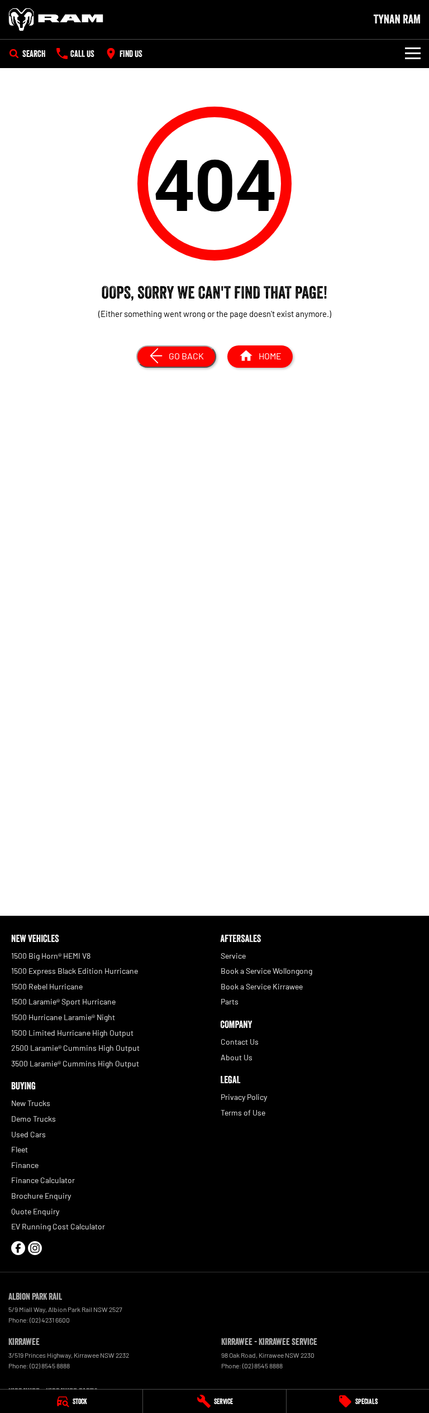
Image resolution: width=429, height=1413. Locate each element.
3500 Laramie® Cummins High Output (75, 1063)
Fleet (19, 1149)
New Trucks (30, 1103)
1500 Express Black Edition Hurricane (74, 970)
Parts (230, 1001)
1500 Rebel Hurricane (47, 986)
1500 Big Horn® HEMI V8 (50, 955)
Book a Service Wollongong (266, 970)
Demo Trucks (33, 1118)
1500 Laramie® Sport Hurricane (63, 1001)
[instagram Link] (35, 1248)
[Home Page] (55, 19)
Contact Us (240, 1041)
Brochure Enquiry (41, 1195)
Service (233, 955)
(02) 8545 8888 (50, 1365)
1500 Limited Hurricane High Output (72, 1032)
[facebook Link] (18, 1248)
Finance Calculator (43, 1180)
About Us (236, 1057)
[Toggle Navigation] (413, 54)
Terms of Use (243, 1112)
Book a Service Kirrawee (262, 986)
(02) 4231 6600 (50, 1320)
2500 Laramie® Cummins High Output (75, 1047)
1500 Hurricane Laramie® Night (63, 1017)
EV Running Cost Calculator (58, 1226)
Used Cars (28, 1134)
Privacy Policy (244, 1097)
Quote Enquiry (35, 1211)
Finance (25, 1165)
